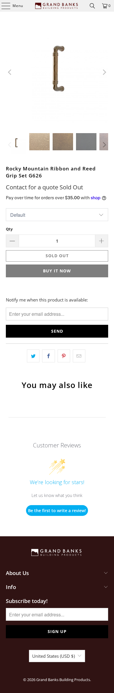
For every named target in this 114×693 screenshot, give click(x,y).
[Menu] (3, 6)
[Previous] (10, 72)
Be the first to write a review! (57, 510)
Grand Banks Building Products (63, 679)
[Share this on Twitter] (33, 356)
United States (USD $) (53, 656)
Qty (9, 229)
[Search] (92, 6)
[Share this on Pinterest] (64, 356)
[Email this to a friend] (79, 356)
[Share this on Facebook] (48, 356)
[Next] (103, 72)
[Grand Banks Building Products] (57, 6)
